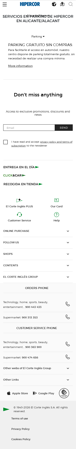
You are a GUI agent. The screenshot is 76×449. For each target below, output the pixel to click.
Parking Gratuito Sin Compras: (40, 45)
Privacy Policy (20, 429)
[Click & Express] (21, 167)
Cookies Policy (20, 439)
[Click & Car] (14, 175)
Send (64, 127)
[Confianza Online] (64, 393)
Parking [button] (37, 36)
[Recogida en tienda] (23, 184)
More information (20, 66)
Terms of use (19, 418)
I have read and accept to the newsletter (41, 143)
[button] (5, 3)
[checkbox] (5, 142)
